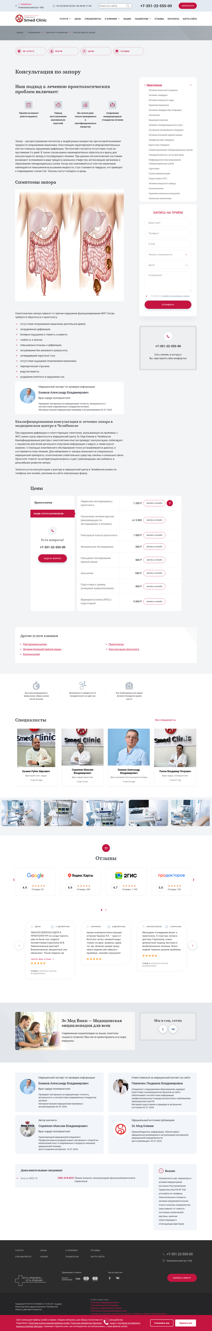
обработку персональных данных (176, 296)
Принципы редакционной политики (106, 1308)
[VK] (117, 1278)
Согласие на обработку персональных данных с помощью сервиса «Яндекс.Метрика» (129, 1313)
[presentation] (14, 879)
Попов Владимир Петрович (175, 771)
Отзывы (159, 18)
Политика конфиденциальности (105, 1302)
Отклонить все (161, 1323)
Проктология (116, 644)
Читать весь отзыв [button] (41, 959)
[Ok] (109, 1278)
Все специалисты (165, 719)
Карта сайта (190, 18)
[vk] (173, 1029)
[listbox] (168, 254)
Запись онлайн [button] (154, 503)
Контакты (173, 18)
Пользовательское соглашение (104, 1305)
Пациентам (141, 18)
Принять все (185, 1323)
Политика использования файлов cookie (109, 1311)
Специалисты (93, 18)
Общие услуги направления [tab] (48, 513)
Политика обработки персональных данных (93, 1323)
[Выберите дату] (187, 265)
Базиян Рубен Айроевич (36, 771)
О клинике (111, 18)
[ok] (163, 1029)
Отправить (168, 304)
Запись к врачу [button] (182, 1278)
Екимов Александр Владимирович (63, 392)
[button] (105, 910)
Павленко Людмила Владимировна (157, 1083)
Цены (77, 18)
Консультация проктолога (124, 649)
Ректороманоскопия (35, 644)
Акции (127, 18)
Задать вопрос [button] (52, 558)
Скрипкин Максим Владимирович (82, 771)
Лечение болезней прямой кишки (42, 649)
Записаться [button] (188, 6)
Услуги (64, 18)
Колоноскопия (31, 654)
